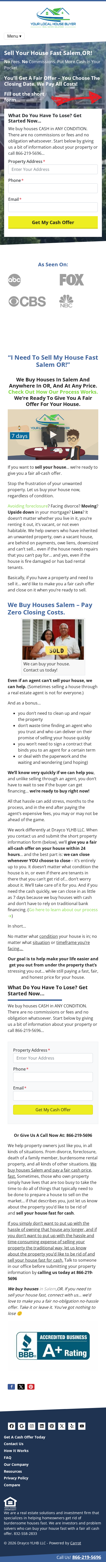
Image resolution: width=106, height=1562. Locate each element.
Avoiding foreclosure (28, 506)
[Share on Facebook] (11, 1387)
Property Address (26, 161)
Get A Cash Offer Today (24, 1437)
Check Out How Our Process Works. (53, 391)
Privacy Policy (16, 1478)
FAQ (7, 1457)
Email (15, 199)
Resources (13, 1471)
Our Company (16, 1464)
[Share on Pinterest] (30, 1387)
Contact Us (13, 1443)
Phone (16, 180)
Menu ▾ (14, 36)
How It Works (16, 1450)
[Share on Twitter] (21, 1387)
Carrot (75, 1543)
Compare (12, 1484)
